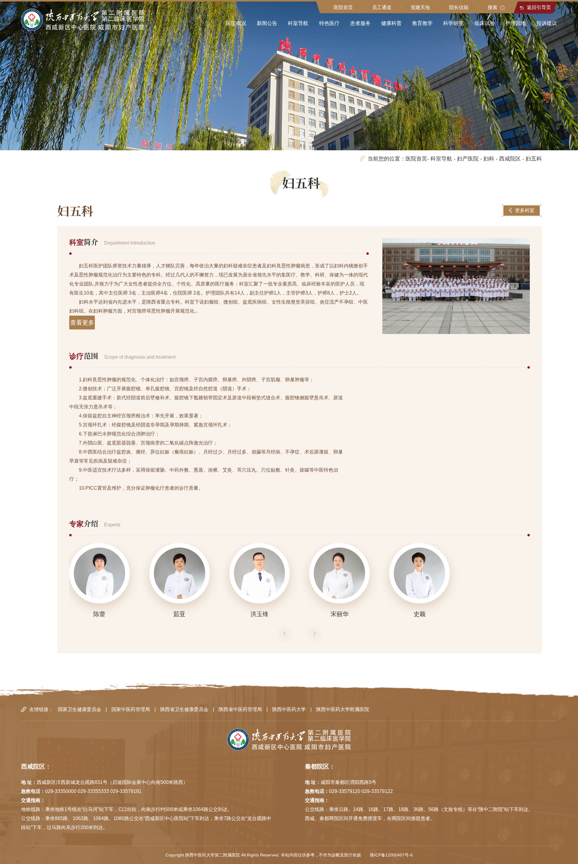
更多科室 (524, 210)
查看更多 (82, 322)
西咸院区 (510, 159)
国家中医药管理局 (130, 709)
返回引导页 (539, 7)
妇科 (488, 159)
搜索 (492, 7)
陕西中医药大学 (289, 709)
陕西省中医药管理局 (240, 709)
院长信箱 (458, 7)
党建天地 (420, 7)
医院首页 (343, 7)
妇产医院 (468, 159)
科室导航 (441, 159)
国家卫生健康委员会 (79, 709)
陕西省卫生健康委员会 (184, 709)
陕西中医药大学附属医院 (342, 709)
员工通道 (381, 7)
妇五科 (534, 159)
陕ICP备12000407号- (390, 855)
